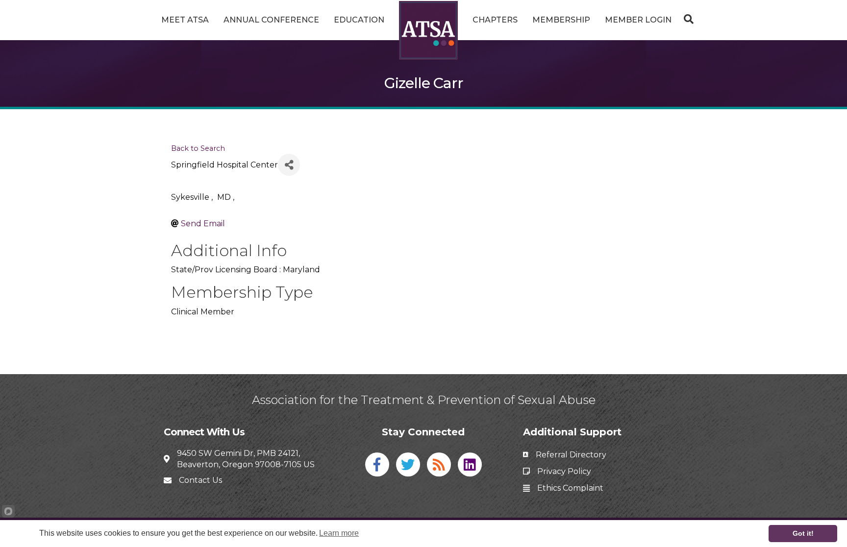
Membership (561, 19)
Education (359, 19)
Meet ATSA (185, 19)
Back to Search (198, 148)
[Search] (686, 19)
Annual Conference (271, 19)
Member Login (638, 19)
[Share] (289, 165)
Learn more (339, 533)
